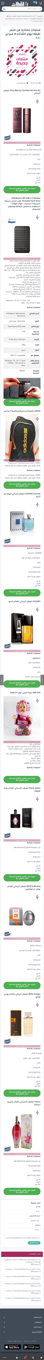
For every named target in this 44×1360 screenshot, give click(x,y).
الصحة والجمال (21, 83)
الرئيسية (40, 16)
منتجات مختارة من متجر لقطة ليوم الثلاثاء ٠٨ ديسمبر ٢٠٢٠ (22, 1298)
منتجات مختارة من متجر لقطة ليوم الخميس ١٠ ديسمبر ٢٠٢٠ (22, 1284)
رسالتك (37, 1225)
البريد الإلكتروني (34, 1216)
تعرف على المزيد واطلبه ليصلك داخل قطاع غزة (22, 190)
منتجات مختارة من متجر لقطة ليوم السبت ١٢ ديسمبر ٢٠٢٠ (22, 1269)
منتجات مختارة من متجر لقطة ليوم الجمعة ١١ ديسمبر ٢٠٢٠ (22, 1276)
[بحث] (4, 8)
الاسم (38, 1207)
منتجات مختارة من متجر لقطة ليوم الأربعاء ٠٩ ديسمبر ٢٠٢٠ (22, 1291)
